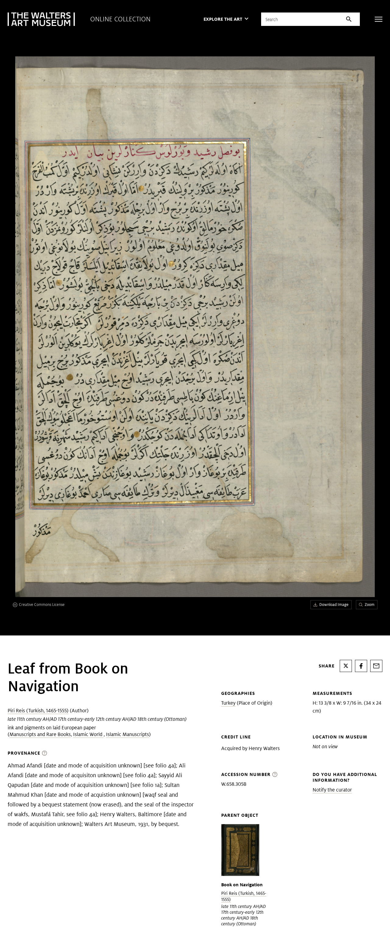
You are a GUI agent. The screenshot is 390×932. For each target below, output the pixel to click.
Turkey (228, 703)
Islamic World (88, 734)
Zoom (369, 604)
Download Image (334, 604)
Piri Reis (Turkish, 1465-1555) (38, 710)
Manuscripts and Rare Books (40, 734)
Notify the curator (332, 790)
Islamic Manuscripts (127, 734)
